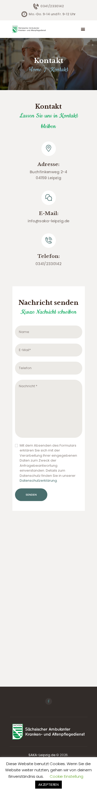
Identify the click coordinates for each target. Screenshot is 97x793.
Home (35, 69)
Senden (31, 495)
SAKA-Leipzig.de (41, 754)
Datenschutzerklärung (38, 480)
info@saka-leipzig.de (49, 221)
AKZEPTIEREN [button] (48, 784)
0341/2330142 (48, 263)
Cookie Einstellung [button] (66, 776)
